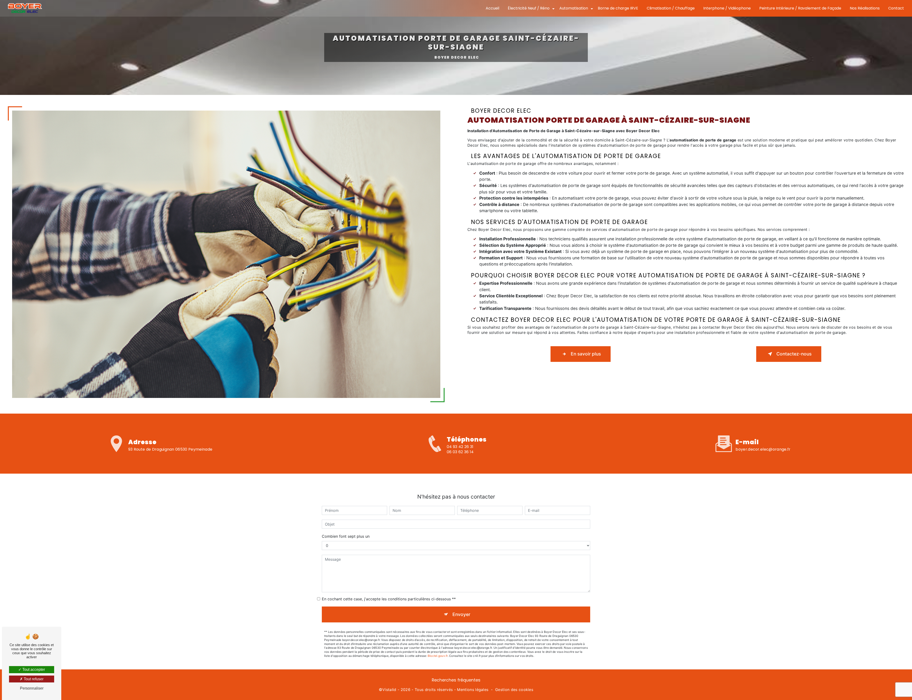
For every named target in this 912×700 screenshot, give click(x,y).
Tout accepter (33, 669)
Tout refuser (33, 679)
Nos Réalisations (865, 8)
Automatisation (573, 8)
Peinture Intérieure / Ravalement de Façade (800, 8)
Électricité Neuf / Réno (529, 8)
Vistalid (389, 689)
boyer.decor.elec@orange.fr (763, 449)
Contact (896, 8)
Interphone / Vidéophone (727, 8)
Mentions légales (472, 689)
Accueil (492, 8)
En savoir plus (586, 354)
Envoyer (461, 614)
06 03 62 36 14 (460, 452)
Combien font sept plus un (346, 536)
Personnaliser (31, 688)
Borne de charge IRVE (618, 8)
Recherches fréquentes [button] (456, 680)
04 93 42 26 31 (460, 446)
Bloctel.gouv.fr (438, 656)
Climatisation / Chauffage (671, 8)
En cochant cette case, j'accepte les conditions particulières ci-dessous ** (389, 599)
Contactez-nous (794, 354)
